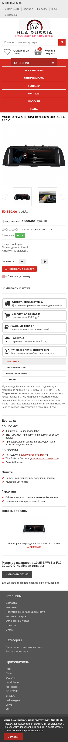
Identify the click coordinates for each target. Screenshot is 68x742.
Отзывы (11, 379)
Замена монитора (17, 651)
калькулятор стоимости (33, 454)
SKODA (10, 695)
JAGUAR (11, 677)
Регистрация (11, 15)
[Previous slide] (5, 197)
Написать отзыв (43, 229)
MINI (8, 709)
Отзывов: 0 (26, 229)
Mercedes (12, 686)
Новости (34, 101)
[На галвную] (34, 28)
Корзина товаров (16, 616)
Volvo (9, 704)
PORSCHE (12, 691)
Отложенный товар (17, 620)
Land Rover (13, 682)
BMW (9, 673)
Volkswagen (13, 700)
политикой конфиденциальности (24, 730)
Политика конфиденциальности (25, 611)
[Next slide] (63, 197)
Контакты (42, 9)
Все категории (34, 70)
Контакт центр (11, 9)
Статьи (34, 109)
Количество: (9, 261)
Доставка (28, 9)
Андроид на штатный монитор (24, 647)
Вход (54, 9)
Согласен (13, 736)
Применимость (34, 78)
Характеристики (16, 373)
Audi (8, 668)
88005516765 (13, 2)
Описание (12, 361)
